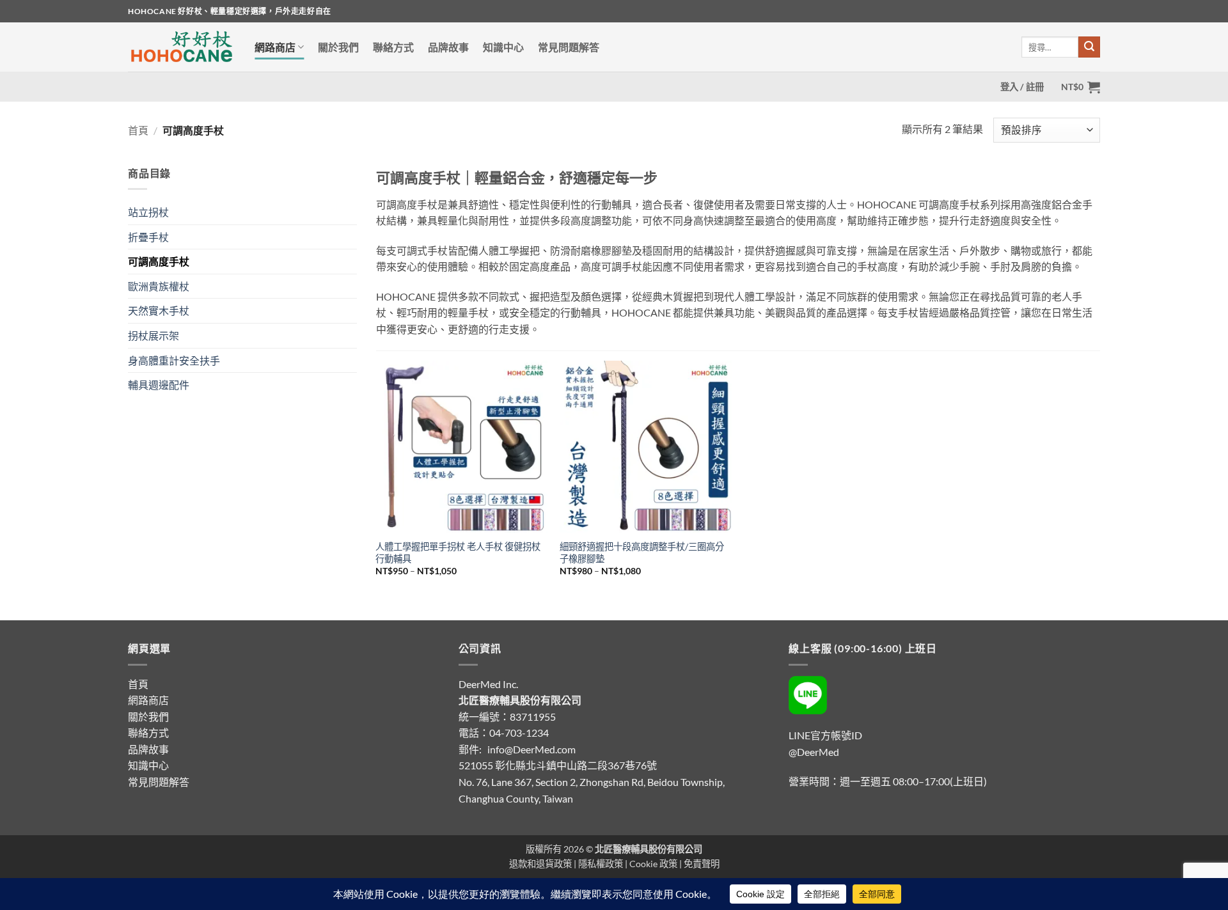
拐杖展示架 (153, 335)
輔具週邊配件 (158, 385)
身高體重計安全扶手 (174, 360)
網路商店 (275, 47)
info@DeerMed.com (531, 749)
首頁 (138, 130)
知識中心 (503, 47)
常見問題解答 (568, 47)
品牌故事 (448, 47)
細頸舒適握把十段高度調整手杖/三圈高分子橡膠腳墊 (642, 552)
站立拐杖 (148, 212)
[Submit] (1089, 47)
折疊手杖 (148, 237)
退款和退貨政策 (540, 863)
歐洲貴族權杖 (158, 286)
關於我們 (338, 47)
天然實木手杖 (158, 310)
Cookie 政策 (653, 863)
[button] (1022, 86)
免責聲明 (702, 863)
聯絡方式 (393, 47)
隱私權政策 (600, 863)
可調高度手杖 (158, 261)
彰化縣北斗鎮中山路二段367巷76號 (576, 765)
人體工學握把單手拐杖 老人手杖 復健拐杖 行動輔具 (457, 552)
